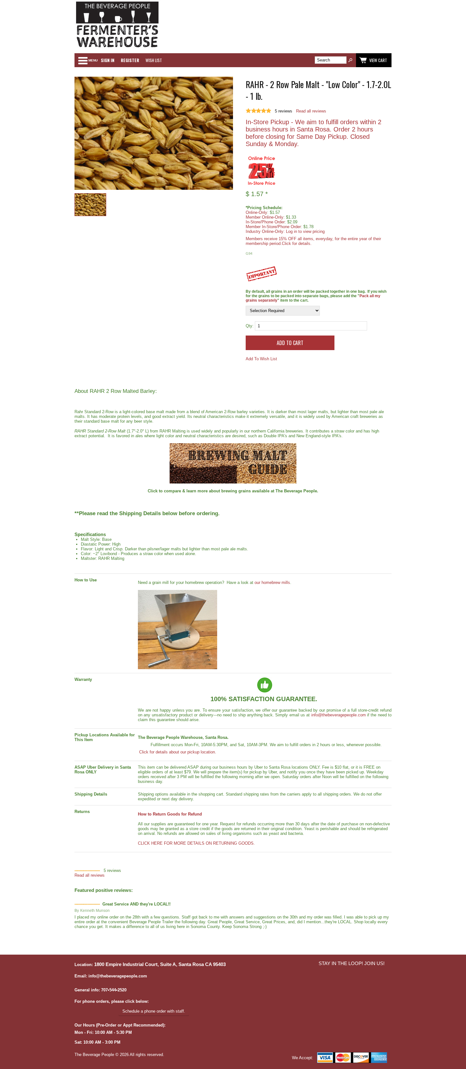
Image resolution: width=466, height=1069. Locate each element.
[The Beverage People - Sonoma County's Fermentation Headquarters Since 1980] (117, 47)
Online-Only (256, 212)
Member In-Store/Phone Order (273, 226)
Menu (93, 60)
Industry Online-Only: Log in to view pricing (285, 231)
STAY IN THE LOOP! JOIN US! (352, 963)
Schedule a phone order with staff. (153, 1011)
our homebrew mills (272, 582)
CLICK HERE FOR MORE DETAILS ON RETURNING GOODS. (196, 843)
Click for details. (297, 243)
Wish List (154, 60)
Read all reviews (311, 111)
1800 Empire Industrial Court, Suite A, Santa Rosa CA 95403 (160, 964)
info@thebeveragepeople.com (338, 715)
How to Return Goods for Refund (170, 814)
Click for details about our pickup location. (177, 752)
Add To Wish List (261, 358)
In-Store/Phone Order (265, 222)
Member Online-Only (264, 217)
